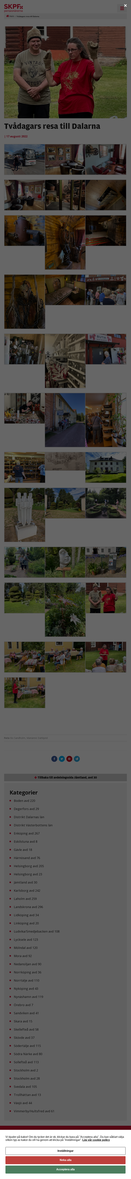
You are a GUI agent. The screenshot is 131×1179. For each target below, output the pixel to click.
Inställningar (65, 1150)
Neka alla (65, 1160)
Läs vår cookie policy (96, 1139)
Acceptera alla (65, 1169)
